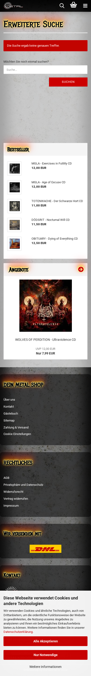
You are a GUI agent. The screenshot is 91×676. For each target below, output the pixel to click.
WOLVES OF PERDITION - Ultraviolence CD (45, 339)
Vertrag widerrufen (16, 498)
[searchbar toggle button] (62, 6)
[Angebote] (81, 270)
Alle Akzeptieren (45, 641)
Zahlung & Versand (16, 427)
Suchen (68, 82)
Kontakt (9, 406)
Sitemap (9, 420)
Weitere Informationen (45, 667)
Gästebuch (11, 413)
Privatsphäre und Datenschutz (23, 484)
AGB (6, 478)
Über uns (9, 399)
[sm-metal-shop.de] (11, 6)
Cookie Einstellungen (17, 434)
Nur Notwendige (46, 655)
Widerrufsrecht (13, 491)
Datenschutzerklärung (18, 632)
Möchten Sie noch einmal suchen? (26, 61)
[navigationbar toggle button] (85, 6)
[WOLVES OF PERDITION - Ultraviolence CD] (45, 306)
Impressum (11, 505)
